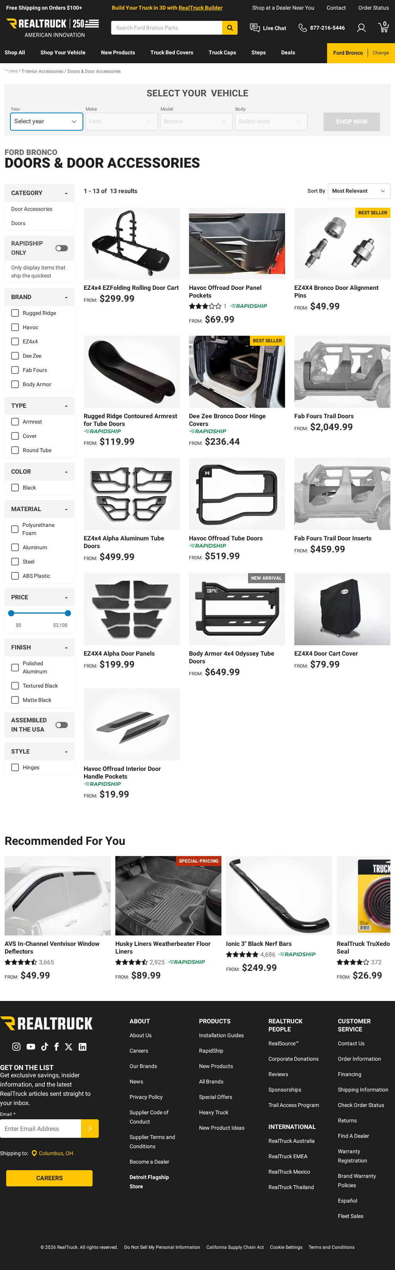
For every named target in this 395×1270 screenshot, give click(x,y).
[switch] (39, 248)
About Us (141, 1035)
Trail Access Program (293, 1105)
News (136, 1081)
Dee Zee (32, 356)
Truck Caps (222, 52)
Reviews (278, 1074)
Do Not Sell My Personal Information (162, 1247)
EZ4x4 (30, 341)
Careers (139, 1051)
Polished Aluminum (35, 667)
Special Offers (215, 1097)
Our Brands (143, 1066)
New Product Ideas (222, 1128)
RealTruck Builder (201, 8)
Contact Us (351, 1043)
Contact (336, 8)
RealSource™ (283, 1043)
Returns (347, 1120)
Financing (349, 1074)
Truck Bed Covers (171, 52)
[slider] (11, 613)
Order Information (359, 1059)
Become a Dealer (149, 1162)
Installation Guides (221, 1035)
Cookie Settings (286, 1247)
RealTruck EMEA (287, 1156)
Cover (30, 436)
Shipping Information (363, 1090)
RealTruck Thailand (291, 1187)
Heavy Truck (213, 1112)
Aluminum (35, 547)
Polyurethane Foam (38, 529)
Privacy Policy (146, 1097)
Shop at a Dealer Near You (283, 8)
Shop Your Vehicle (63, 52)
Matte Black (37, 700)
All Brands (211, 1081)
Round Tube (37, 450)
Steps (259, 52)
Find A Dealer (353, 1136)
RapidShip (211, 1051)
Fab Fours (35, 370)
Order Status (373, 8)
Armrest (32, 422)
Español (347, 1201)
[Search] (230, 28)
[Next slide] (382, 919)
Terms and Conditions (331, 1247)
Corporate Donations (293, 1059)
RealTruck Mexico (289, 1172)
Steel (28, 561)
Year (15, 109)
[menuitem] (15, 53)
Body (240, 109)
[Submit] (90, 1128)
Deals (288, 52)
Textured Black (40, 686)
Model (166, 109)
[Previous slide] (12, 919)
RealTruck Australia (291, 1141)
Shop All (15, 52)
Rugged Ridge (39, 313)
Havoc (30, 327)
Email (7, 1114)
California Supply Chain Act (235, 1247)
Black (29, 487)
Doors (18, 223)
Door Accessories (31, 209)
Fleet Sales (350, 1216)
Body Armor (37, 384)
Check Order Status (361, 1105)
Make (91, 109)
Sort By (316, 191)
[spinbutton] (18, 625)
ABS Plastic (36, 576)
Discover (15, 72)
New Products (118, 52)
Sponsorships (284, 1090)
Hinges (31, 767)
